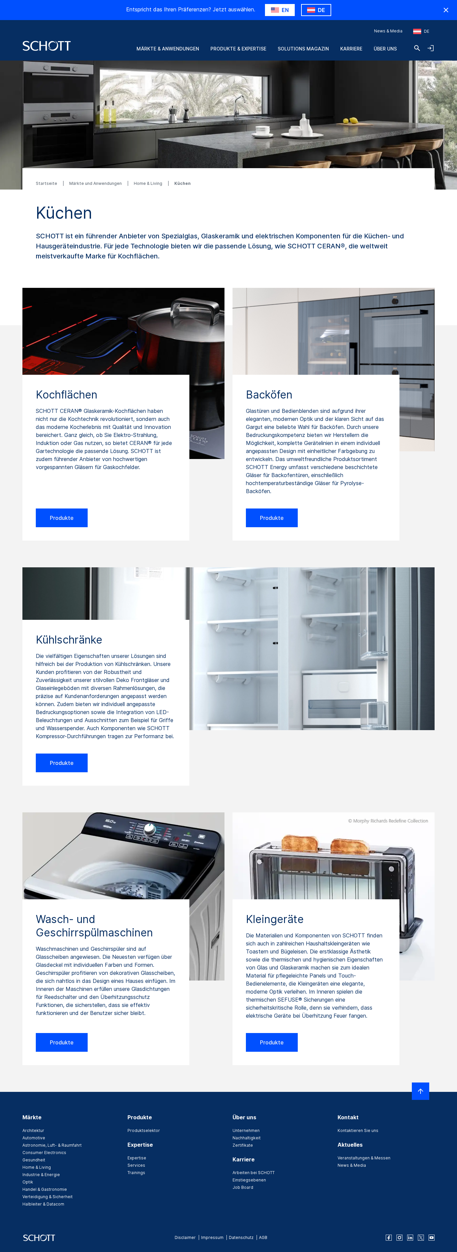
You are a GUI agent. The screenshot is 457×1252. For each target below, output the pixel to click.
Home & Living (148, 183)
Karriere (351, 48)
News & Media (388, 30)
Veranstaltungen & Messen (364, 1157)
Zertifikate (243, 1145)
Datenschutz (241, 1237)
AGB (263, 1237)
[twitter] (421, 1238)
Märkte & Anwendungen (167, 48)
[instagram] (399, 1238)
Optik (27, 1181)
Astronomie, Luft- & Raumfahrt (52, 1145)
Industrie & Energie (41, 1174)
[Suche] (417, 48)
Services (136, 1165)
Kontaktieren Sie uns (358, 1130)
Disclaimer (185, 1237)
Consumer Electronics (44, 1152)
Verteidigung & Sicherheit (47, 1196)
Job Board (243, 1187)
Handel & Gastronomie (44, 1189)
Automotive (33, 1137)
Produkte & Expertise (238, 48)
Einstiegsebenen (249, 1179)
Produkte (62, 518)
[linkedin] (410, 1238)
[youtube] (432, 1238)
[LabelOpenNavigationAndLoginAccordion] (431, 48)
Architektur (33, 1130)
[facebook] (389, 1238)
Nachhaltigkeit (247, 1137)
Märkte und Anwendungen (96, 183)
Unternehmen (246, 1130)
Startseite (47, 183)
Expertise (136, 1157)
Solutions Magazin (303, 48)
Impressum (212, 1237)
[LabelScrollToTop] (420, 1091)
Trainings (136, 1172)
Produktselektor (143, 1130)
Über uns (385, 48)
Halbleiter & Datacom (43, 1204)
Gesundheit (33, 1159)
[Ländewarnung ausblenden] (446, 10)
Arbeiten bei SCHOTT (254, 1172)
